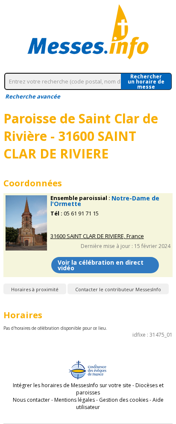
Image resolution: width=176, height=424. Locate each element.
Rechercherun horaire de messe (146, 81)
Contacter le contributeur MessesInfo (118, 289)
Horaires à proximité (35, 289)
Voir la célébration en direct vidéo (101, 265)
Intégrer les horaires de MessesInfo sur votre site (72, 385)
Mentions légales (74, 399)
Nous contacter (31, 399)
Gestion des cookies (123, 399)
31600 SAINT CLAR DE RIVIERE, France (97, 236)
